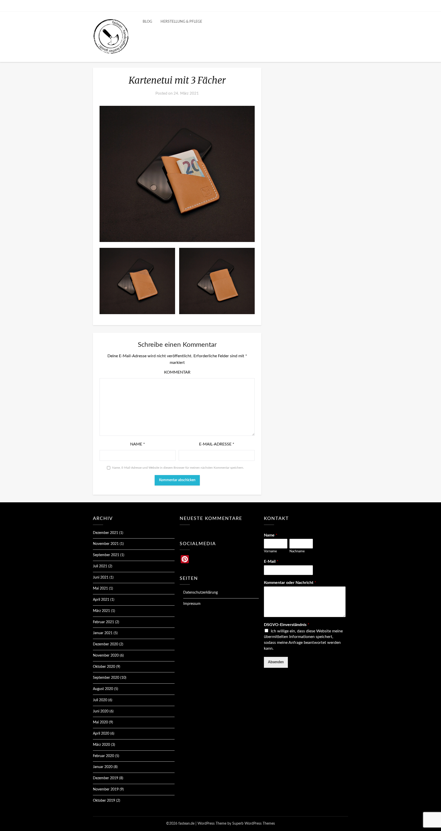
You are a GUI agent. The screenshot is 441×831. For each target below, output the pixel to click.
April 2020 (101, 733)
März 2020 (101, 745)
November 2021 (106, 544)
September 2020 (106, 678)
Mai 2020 (100, 722)
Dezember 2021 (105, 533)
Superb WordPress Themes (253, 823)
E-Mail (271, 561)
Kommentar (177, 372)
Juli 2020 (100, 700)
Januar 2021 (103, 633)
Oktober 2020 (104, 667)
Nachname (297, 551)
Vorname (270, 551)
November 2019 (106, 789)
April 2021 (101, 600)
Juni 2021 (100, 577)
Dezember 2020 (105, 644)
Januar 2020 (103, 767)
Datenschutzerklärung (200, 592)
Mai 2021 (100, 588)
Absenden (276, 662)
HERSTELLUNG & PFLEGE (181, 21)
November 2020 (106, 655)
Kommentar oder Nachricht (290, 583)
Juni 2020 (100, 711)
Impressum (192, 604)
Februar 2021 (103, 622)
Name (137, 444)
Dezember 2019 (105, 778)
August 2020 (103, 689)
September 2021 (106, 555)
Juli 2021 (100, 566)
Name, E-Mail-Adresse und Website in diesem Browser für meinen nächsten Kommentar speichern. (178, 467)
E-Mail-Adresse (216, 444)
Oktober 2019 (104, 800)
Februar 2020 (103, 756)
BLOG (147, 21)
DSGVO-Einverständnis (286, 625)
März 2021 (101, 611)
